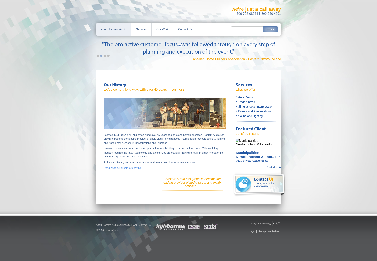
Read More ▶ (273, 167)
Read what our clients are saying (122, 167)
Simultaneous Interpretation (255, 106)
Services (141, 29)
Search (270, 29)
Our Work (162, 29)
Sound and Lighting (250, 116)
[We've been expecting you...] (265, 223)
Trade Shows (246, 102)
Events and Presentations (254, 111)
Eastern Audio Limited (117, 14)
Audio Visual (246, 97)
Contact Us (185, 29)
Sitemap (261, 231)
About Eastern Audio (113, 29)
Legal (252, 231)
